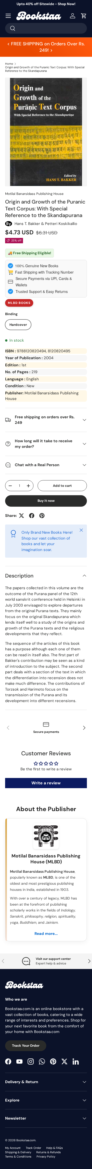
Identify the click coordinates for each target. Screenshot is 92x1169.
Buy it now (46, 501)
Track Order (33, 1148)
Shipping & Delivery (18, 1152)
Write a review (46, 783)
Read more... (46, 933)
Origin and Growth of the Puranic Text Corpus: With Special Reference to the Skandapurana (45, 69)
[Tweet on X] (21, 515)
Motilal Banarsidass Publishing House (34, 194)
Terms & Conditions (18, 1156)
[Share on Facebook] (32, 515)
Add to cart (62, 485)
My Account (13, 1148)
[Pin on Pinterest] (42, 515)
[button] (83, 15)
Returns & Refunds (48, 1152)
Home (9, 63)
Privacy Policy (46, 1156)
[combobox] (46, 28)
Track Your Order (25, 1045)
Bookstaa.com (26, 1140)
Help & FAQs (54, 1148)
